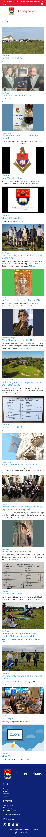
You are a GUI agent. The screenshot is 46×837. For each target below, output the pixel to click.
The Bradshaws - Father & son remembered (17, 96)
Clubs (3, 22)
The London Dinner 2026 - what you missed (20, 137)
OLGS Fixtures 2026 (11, 217)
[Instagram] (13, 825)
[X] (4, 825)
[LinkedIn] (9, 825)
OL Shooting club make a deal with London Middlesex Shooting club (19, 634)
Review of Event (7, 380)
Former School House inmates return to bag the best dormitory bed (22, 508)
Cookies (6, 794)
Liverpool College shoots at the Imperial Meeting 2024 (22, 256)
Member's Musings (8, 338)
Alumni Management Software (18, 830)
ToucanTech (22, 832)
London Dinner (7, 133)
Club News (5, 56)
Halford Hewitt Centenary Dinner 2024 (21, 300)
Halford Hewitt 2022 (12, 593)
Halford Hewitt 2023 (12, 427)
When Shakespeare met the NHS (18, 340)
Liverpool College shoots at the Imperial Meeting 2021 (22, 677)
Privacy (5, 791)
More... (4, 61)
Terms (5, 789)
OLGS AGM (7, 755)
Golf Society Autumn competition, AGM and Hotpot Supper (21, 383)
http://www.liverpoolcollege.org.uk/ (31, 1)
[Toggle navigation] (42, 4)
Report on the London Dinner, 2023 (19, 464)
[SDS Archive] (17, 825)
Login (5, 4)
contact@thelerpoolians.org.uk (13, 814)
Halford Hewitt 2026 (12, 57)
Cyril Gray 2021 (9, 718)
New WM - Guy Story (12, 178)
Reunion (4, 504)
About (5, 796)
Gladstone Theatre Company (16, 551)
